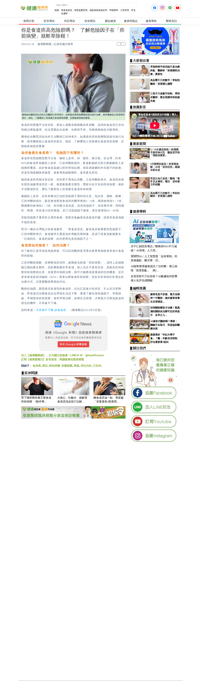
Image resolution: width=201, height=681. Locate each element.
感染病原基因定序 (98, 10)
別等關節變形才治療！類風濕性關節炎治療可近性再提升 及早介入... (165, 311)
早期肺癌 (113, 10)
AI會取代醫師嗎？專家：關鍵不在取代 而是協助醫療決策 (165, 325)
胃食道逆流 (66, 10)
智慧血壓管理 (80, 10)
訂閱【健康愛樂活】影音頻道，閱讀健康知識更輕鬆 (52, 359)
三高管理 (124, 10)
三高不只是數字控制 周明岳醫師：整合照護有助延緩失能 (165, 97)
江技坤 (97, 365)
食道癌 (37, 365)
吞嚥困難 (66, 365)
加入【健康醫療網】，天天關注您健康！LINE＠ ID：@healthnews (62, 355)
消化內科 (86, 365)
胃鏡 (76, 365)
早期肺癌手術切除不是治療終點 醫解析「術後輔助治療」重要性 (165, 70)
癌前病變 (54, 365)
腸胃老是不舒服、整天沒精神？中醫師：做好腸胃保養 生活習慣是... (166, 298)
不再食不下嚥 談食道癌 (51, 310)
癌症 (45, 365)
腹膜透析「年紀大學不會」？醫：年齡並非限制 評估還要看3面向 (165, 338)
